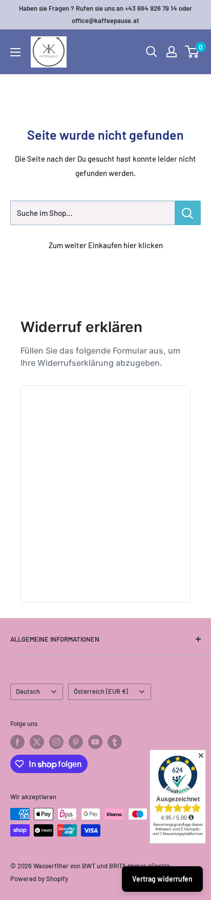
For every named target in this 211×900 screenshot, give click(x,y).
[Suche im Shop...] (188, 213)
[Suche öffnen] (151, 51)
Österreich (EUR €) (101, 691)
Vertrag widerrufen (162, 878)
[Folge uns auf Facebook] (17, 742)
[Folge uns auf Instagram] (56, 742)
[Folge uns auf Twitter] (37, 742)
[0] (192, 52)
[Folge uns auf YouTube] (95, 742)
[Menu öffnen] (15, 52)
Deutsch (28, 691)
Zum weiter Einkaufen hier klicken (106, 245)
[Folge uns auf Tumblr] (115, 742)
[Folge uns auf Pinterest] (76, 742)
